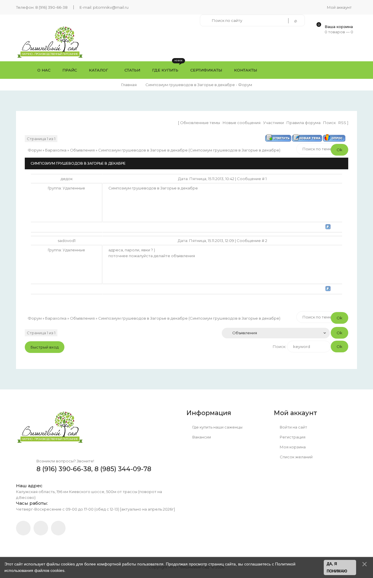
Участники (273, 122)
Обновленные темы (200, 122)
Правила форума (303, 122)
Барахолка (55, 150)
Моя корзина (292, 447)
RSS (342, 122)
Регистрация (292, 437)
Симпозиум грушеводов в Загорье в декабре (143, 150)
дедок (67, 178)
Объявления (82, 150)
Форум (35, 150)
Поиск (329, 122)
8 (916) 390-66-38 (51, 7)
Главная (129, 84)
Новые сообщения (242, 122)
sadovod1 (66, 240)
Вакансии (201, 437)
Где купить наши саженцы (216, 427)
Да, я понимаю (337, 568)
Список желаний (296, 457)
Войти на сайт (293, 427)
